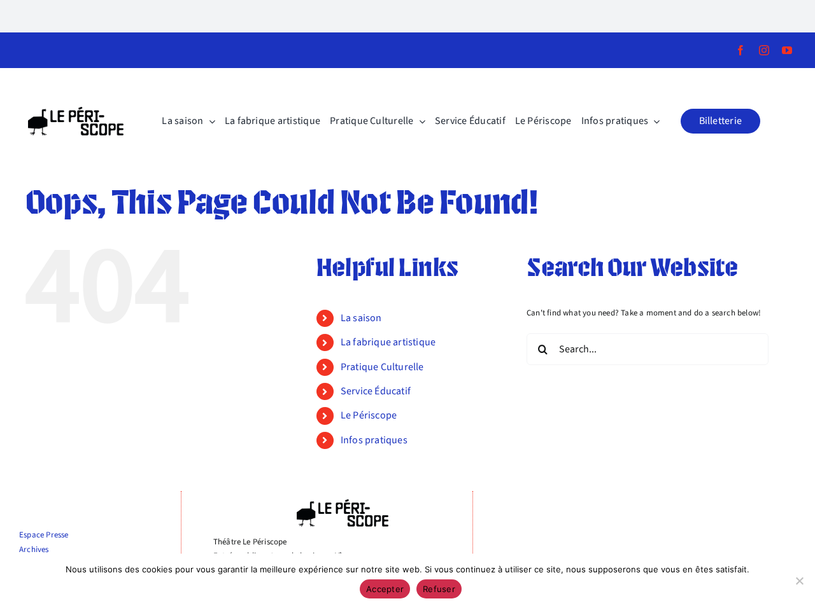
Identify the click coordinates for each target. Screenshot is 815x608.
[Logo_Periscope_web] (76, 110)
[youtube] (787, 50)
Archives (34, 549)
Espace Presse (44, 535)
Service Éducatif (376, 391)
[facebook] (740, 50)
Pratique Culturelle (382, 367)
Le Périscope (369, 415)
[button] (721, 121)
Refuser (439, 589)
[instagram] (764, 50)
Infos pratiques (374, 440)
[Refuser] (799, 580)
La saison (361, 318)
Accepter (385, 589)
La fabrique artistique (388, 342)
